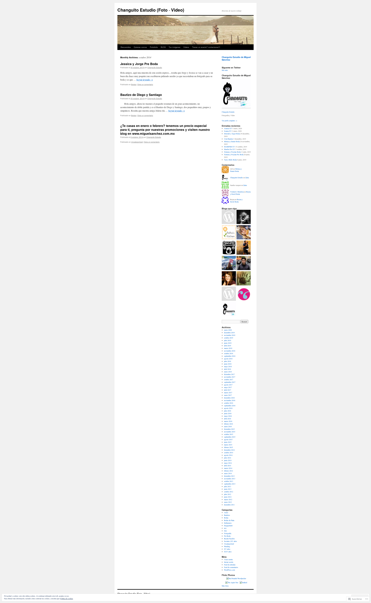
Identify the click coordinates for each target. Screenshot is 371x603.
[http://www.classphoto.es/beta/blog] (229, 217)
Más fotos (225, 586)
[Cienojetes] (229, 248)
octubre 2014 (228, 452)
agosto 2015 (228, 439)
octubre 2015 (228, 434)
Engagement (228, 525)
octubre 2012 (228, 491)
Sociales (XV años (230, 541)
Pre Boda (227, 536)
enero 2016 (228, 426)
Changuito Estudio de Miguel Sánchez (236, 58)
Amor (226, 512)
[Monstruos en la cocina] (244, 232)
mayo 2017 (228, 387)
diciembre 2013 (229, 476)
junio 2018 (227, 364)
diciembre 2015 (229, 429)
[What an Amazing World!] (244, 263)
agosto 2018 (228, 358)
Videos (186, 47)
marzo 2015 (228, 444)
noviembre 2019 (229, 335)
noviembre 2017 (229, 377)
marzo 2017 (228, 392)
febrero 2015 (228, 447)
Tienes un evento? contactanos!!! (206, 47)
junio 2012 (227, 497)
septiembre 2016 (229, 405)
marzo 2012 (228, 499)
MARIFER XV (229, 146)
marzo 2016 (228, 421)
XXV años (228, 551)
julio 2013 (227, 486)
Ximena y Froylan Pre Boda (233, 154)
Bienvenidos (126, 47)
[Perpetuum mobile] (244, 278)
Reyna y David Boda (236, 200)
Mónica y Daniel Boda (232, 141)
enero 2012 (228, 502)
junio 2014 (227, 460)
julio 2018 (227, 361)
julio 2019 (227, 340)
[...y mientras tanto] (244, 217)
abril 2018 (227, 369)
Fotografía (227, 533)
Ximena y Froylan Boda (232, 152)
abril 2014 (227, 465)
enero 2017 (228, 395)
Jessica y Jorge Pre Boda (139, 64)
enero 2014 (228, 473)
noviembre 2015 (229, 431)
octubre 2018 (228, 353)
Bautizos (227, 515)
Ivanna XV (228, 131)
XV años (227, 549)
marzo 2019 (228, 348)
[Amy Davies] (229, 278)
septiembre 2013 (229, 484)
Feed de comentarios (231, 567)
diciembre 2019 (229, 332)
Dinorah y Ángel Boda (232, 133)
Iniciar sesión (228, 562)
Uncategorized (137, 142)
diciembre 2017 (229, 374)
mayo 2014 (228, 463)
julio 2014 (227, 458)
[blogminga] (244, 294)
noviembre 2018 (229, 351)
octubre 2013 (228, 481)
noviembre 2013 (229, 478)
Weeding (227, 546)
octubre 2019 (228, 338)
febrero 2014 (228, 471)
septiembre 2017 (229, 382)
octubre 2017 (228, 379)
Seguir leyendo (144, 79)
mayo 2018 (228, 366)
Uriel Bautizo (228, 139)
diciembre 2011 (229, 504)
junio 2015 (227, 442)
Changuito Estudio (154, 67)
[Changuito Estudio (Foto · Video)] (229, 309)
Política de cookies (66, 598)
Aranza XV (228, 128)
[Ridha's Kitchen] (229, 232)
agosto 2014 (228, 455)
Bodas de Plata (229, 520)
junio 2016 (227, 413)
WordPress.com (229, 570)
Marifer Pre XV (229, 149)
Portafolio (154, 47)
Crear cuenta (228, 559)
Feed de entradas (229, 564)
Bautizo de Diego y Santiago (141, 94)
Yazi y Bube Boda (230, 160)
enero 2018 (228, 371)
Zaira (247, 177)
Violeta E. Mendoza (237, 192)
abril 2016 (227, 418)
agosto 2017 (228, 385)
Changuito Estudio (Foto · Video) (150, 10)
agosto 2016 (228, 408)
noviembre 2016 (229, 400)
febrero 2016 (228, 424)
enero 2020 (228, 330)
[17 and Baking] (229, 294)
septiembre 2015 (229, 437)
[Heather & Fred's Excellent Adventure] (244, 248)
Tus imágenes (174, 47)
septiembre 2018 (229, 356)
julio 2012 (227, 494)
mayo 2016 (228, 416)
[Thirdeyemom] (229, 263)
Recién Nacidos (229, 538)
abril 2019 (227, 345)
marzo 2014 (228, 468)
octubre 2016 (228, 403)
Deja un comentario (145, 84)
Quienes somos (140, 47)
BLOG (163, 47)
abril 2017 (227, 390)
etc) (225, 528)
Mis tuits (225, 70)
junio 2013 (227, 489)
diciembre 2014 (229, 450)
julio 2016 (227, 411)
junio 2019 (227, 343)
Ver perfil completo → (229, 120)
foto (225, 531)
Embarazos (228, 523)
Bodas (133, 84)
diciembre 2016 (229, 398)
